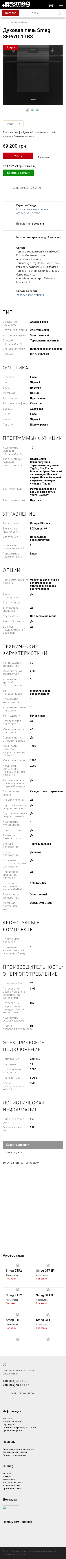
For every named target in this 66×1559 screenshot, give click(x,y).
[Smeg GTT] (48, 1314)
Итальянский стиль (13, 1482)
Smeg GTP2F (45, 1270)
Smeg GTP (13, 1320)
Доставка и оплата (12, 1422)
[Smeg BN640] (48, 1339)
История (7, 1473)
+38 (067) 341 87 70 (16, 1385)
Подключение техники (14, 1455)
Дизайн (7, 1476)
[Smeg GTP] (18, 1314)
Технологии (9, 1479)
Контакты (7, 1418)
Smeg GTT (43, 1320)
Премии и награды (12, 1488)
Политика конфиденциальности (19, 1428)
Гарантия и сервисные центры (18, 1449)
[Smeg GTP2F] (48, 1265)
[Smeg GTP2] (18, 1265)
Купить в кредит (18, 172)
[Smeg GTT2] (18, 1289)
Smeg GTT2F (45, 1295)
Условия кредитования (30, 294)
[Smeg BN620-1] (18, 1339)
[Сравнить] (28, 1267)
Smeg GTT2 (14, 1295)
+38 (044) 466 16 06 (16, 1381)
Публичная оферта (12, 1430)
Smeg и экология (12, 1485)
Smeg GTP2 (14, 1270)
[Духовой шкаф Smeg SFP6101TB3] (33, 75)
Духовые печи (17, 22)
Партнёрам (8, 1424)
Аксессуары (14, 1152)
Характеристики (17, 1144)
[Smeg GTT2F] (48, 1289)
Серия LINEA (13, 124)
